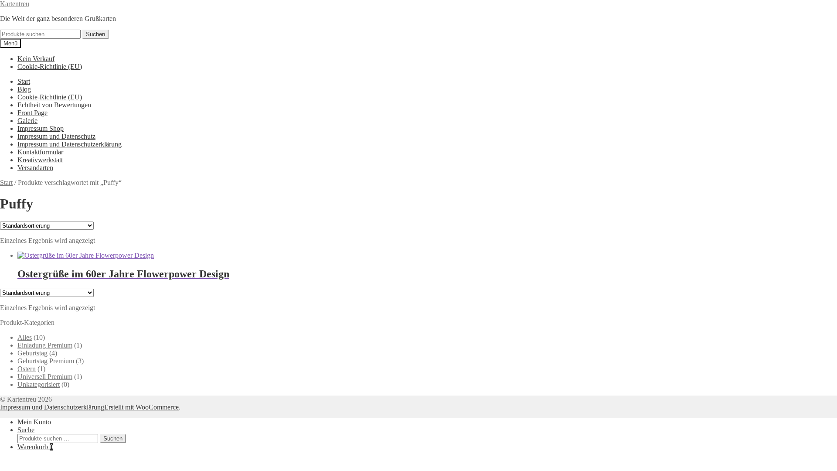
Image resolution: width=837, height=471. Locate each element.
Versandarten (35, 167)
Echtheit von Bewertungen (54, 105)
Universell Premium (44, 376)
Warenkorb (35, 447)
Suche (25, 429)
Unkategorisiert (38, 384)
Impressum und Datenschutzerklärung (69, 144)
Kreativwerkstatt (40, 160)
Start (23, 81)
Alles (24, 337)
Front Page (32, 112)
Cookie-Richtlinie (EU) (49, 66)
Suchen (95, 34)
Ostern (26, 368)
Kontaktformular (40, 152)
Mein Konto (34, 422)
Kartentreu (14, 3)
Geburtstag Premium (45, 361)
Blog (24, 89)
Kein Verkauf (35, 58)
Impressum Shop (40, 128)
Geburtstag (32, 353)
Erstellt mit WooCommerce (141, 407)
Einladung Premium (44, 345)
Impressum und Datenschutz (56, 136)
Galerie (27, 120)
